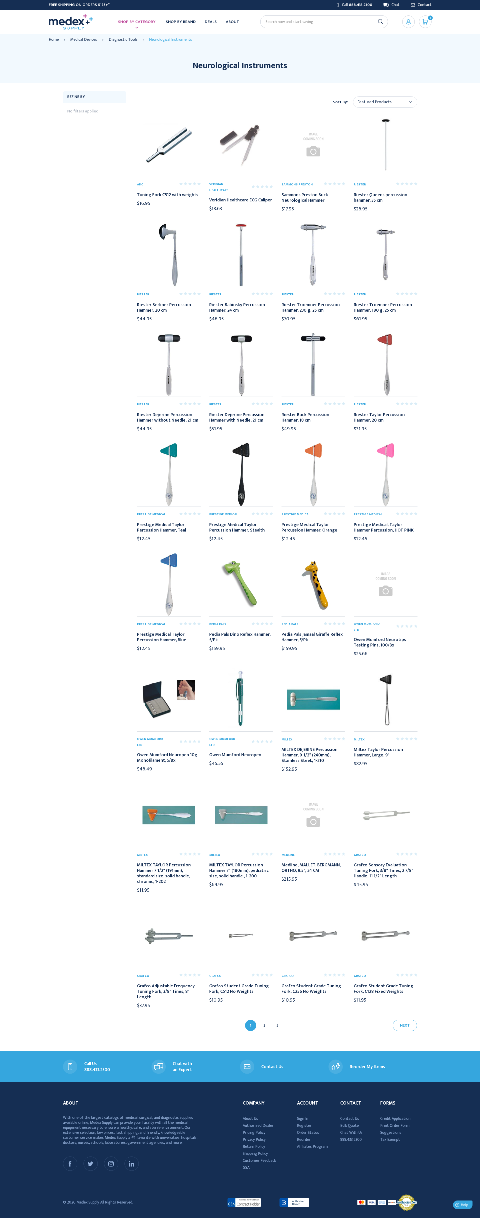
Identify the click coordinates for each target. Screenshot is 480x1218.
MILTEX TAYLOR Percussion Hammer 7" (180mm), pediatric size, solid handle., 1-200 (239, 870)
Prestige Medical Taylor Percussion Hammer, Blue (161, 637)
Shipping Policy (255, 1153)
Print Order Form (395, 1125)
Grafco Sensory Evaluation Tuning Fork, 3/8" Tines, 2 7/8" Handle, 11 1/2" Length (383, 870)
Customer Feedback (259, 1160)
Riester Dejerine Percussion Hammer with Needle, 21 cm (236, 417)
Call (357, 5)
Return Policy (254, 1146)
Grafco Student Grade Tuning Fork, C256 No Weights (311, 988)
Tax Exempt (390, 1139)
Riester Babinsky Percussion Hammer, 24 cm (237, 307)
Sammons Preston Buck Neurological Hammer (305, 197)
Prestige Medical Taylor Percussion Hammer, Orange (309, 527)
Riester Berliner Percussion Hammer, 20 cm (164, 307)
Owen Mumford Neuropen (235, 755)
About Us (250, 1118)
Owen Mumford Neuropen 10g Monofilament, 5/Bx (167, 757)
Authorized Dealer (258, 1125)
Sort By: (340, 101)
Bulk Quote (349, 1125)
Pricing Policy (254, 1132)
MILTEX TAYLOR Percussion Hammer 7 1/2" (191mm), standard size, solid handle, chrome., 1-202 (164, 873)
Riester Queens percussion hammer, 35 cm (380, 197)
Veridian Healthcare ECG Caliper (240, 200)
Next (405, 1025)
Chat (396, 5)
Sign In (302, 1118)
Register (304, 1125)
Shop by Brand (181, 21)
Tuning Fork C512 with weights (167, 195)
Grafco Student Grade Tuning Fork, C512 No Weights (239, 988)
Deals (211, 21)
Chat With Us (351, 1132)
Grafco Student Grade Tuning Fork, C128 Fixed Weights (383, 988)
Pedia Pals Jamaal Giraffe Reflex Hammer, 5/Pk (312, 637)
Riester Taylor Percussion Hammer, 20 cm (379, 417)
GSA (246, 1167)
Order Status (308, 1132)
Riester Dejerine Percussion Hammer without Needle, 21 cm (167, 417)
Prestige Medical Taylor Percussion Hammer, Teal (161, 527)
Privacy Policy (254, 1139)
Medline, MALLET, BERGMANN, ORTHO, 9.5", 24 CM (311, 867)
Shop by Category (137, 21)
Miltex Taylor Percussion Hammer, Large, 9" (378, 752)
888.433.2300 (351, 1139)
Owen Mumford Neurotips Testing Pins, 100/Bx (380, 642)
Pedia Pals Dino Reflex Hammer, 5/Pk (239, 637)
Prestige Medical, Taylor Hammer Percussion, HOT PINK (384, 527)
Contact (425, 5)
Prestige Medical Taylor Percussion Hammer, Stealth (237, 527)
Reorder (303, 1139)
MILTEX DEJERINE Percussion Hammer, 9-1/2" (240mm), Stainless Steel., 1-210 (310, 755)
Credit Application (395, 1118)
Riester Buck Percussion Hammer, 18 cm (305, 417)
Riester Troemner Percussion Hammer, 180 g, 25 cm (383, 307)
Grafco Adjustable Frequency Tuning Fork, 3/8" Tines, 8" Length (166, 991)
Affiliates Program (312, 1146)
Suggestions (390, 1132)
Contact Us (349, 1118)
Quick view (169, 144)
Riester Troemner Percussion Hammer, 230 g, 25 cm (311, 307)
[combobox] (322, 22)
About (232, 21)
